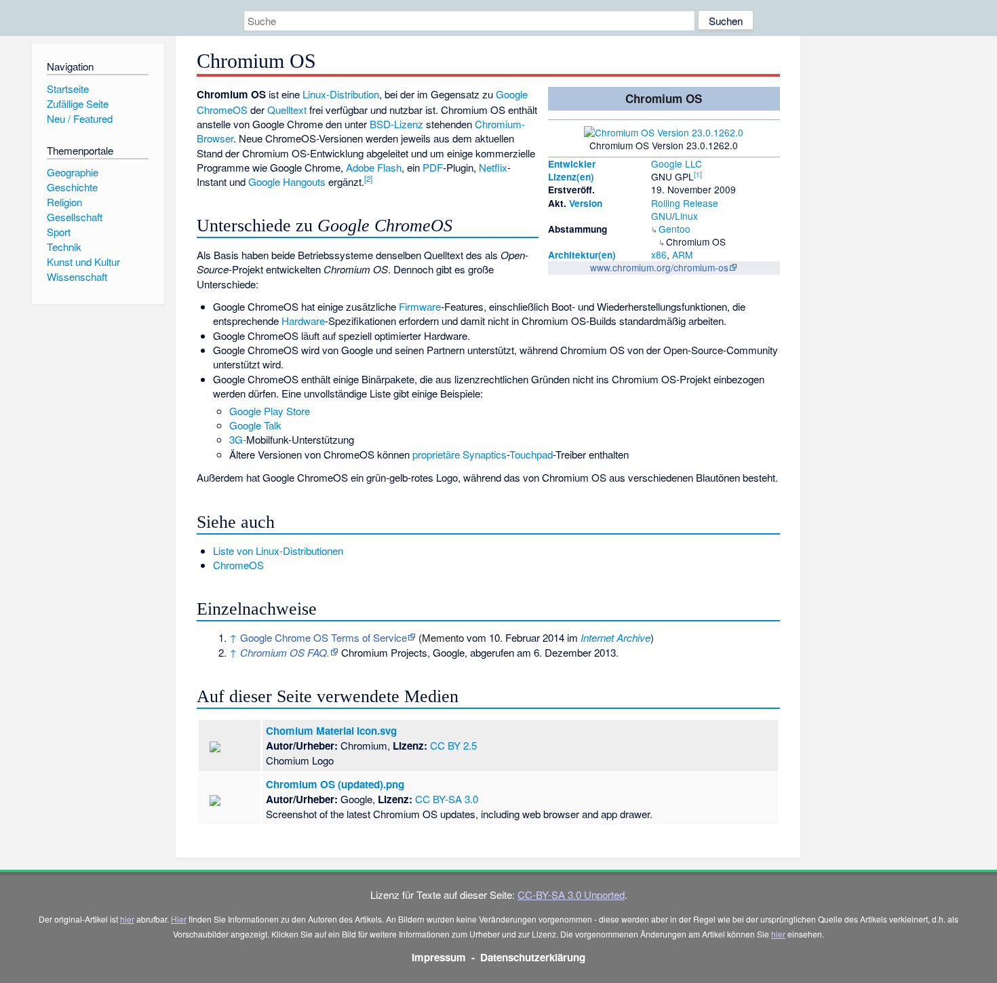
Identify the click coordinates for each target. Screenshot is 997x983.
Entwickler (571, 163)
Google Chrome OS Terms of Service (323, 637)
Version (585, 203)
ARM (682, 254)
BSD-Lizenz (396, 124)
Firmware (420, 306)
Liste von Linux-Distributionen (278, 550)
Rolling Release (684, 203)
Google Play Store (269, 411)
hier (127, 919)
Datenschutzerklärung (532, 957)
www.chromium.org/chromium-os (659, 267)
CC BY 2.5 (453, 745)
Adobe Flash (374, 167)
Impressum (439, 957)
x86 (659, 254)
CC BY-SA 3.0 (446, 799)
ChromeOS (238, 565)
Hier (179, 919)
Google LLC (676, 163)
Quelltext (287, 109)
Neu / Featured (80, 118)
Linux (686, 216)
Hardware (303, 320)
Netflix (493, 167)
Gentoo (674, 228)
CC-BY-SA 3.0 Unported (571, 894)
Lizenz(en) (571, 176)
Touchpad (531, 454)
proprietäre (436, 454)
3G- (237, 439)
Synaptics (485, 454)
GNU (661, 216)
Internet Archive (615, 637)
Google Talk (255, 425)
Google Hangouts (287, 181)
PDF (433, 167)
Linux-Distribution (340, 94)
